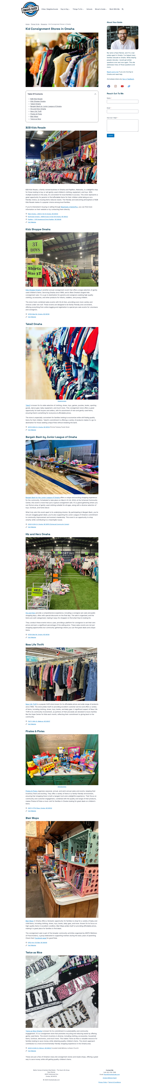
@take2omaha (62, 401)
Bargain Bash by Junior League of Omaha (46, 106)
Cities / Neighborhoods (49, 9)
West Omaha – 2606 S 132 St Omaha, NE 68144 (43, 214)
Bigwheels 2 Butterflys (69, 207)
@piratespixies (62, 786)
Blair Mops (34, 116)
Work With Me (114, 9)
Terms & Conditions (114, 1082)
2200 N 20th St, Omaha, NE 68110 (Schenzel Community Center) (48, 524)
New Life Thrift (35, 111)
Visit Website (32, 222)
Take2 (28, 405)
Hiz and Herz (30, 613)
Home (27, 24)
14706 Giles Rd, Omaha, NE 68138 (38, 314)
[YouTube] (122, 86)
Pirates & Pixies (36, 114)
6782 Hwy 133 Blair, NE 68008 (37, 942)
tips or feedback (128, 79)
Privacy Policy (102, 1082)
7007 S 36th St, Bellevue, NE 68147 (39, 721)
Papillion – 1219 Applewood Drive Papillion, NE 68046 (44, 219)
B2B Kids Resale (36, 99)
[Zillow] (129, 86)
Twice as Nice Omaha (34, 1031)
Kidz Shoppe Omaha (38, 101)
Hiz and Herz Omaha (38, 109)
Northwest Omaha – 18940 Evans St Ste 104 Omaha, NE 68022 (48, 216)
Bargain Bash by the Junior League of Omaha (43, 497)
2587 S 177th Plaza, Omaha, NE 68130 (40, 808)
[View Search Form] (122, 9)
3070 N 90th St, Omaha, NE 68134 (39, 427)
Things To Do (35, 24)
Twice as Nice (35, 119)
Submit (110, 135)
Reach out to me (112, 72)
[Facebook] (108, 86)
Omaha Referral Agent (110, 1078)
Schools (89, 9)
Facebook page (41, 938)
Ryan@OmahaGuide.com (112, 1074)
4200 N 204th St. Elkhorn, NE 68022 (39, 1048)
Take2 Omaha (35, 104)
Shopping (44, 24)
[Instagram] (115, 86)
